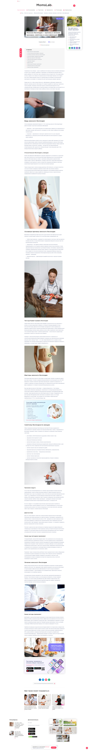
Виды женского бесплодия (33, 51)
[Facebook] (72, 48)
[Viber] (77, 48)
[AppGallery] (29, 671)
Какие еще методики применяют (34, 64)
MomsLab (44, 5)
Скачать (53, 747)
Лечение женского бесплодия (33, 65)
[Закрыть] (57, 746)
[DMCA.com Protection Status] (32, 737)
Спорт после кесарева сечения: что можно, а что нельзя (57, 708)
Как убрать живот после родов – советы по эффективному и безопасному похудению (19, 725)
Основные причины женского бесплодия (36, 54)
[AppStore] (29, 668)
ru (18, 1)
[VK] (79, 48)
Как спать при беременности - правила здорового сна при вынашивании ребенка (19, 734)
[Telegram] (74, 48)
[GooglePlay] (37, 668)
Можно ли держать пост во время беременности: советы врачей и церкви (30, 708)
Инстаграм (30, 722)
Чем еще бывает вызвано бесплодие (35, 56)
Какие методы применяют (33, 67)
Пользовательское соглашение (33, 725)
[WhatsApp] (70, 48)
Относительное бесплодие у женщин (35, 53)
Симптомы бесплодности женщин (34, 59)
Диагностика (30, 62)
